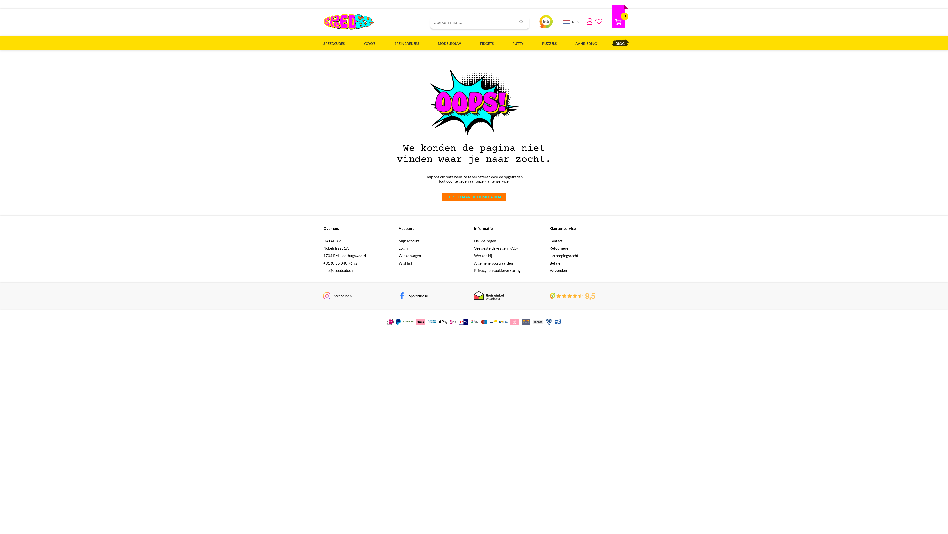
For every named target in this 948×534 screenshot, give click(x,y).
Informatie (483, 228)
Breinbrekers (406, 43)
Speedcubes (334, 43)
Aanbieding (586, 43)
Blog (620, 43)
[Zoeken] (521, 22)
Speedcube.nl (343, 296)
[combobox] (471, 22)
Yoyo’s (369, 43)
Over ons (331, 228)
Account (406, 228)
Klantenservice (563, 228)
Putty (518, 43)
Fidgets (487, 43)
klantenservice (496, 181)
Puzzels (549, 43)
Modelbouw (449, 43)
